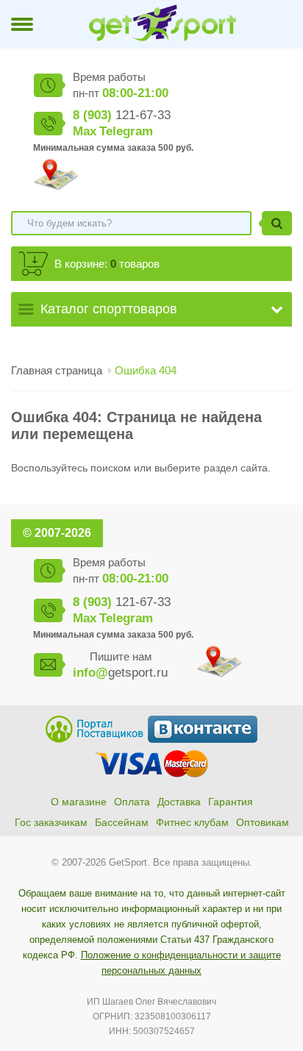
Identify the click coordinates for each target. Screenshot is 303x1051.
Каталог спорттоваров (108, 309)
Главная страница (56, 370)
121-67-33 (122, 115)
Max (84, 131)
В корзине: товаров (107, 263)
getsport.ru (120, 673)
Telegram (126, 131)
